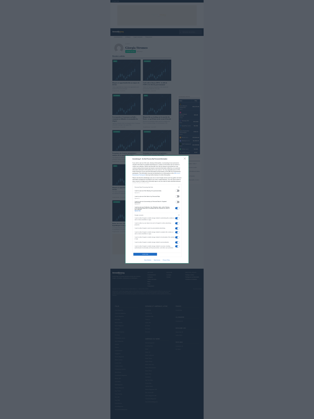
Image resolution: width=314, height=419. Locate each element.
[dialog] (157, 209)
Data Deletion (147, 260)
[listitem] (157, 187)
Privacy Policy (166, 260)
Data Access (157, 260)
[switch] (177, 191)
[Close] (185, 159)
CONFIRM (145, 254)
